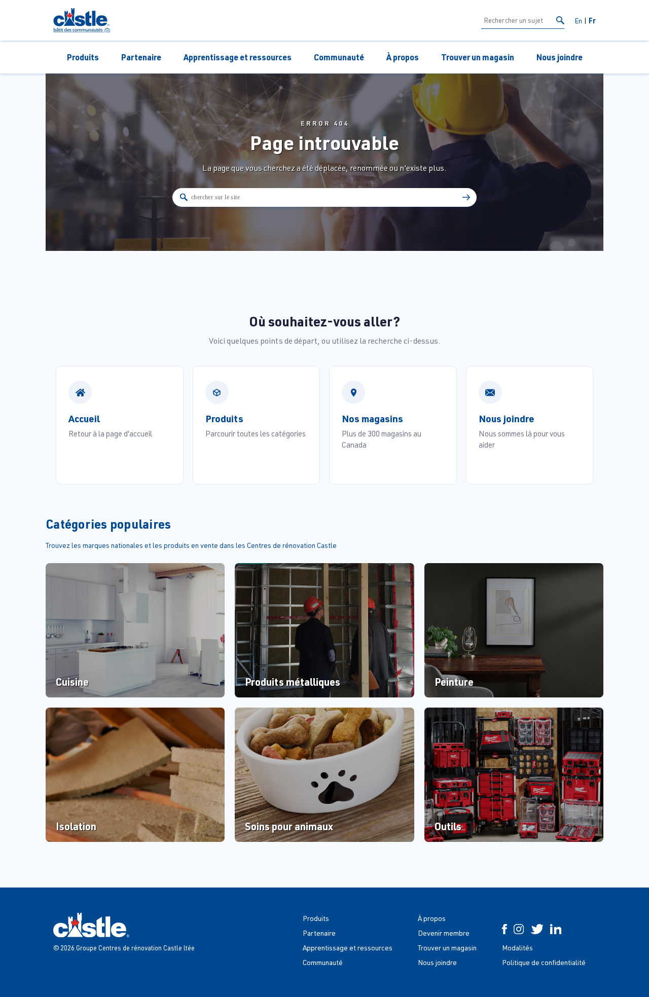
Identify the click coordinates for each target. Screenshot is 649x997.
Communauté (339, 57)
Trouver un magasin (477, 57)
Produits (83, 57)
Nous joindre (559, 57)
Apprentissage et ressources (238, 57)
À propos (402, 57)
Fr (592, 20)
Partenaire (141, 57)
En (578, 20)
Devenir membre (444, 933)
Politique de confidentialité (544, 962)
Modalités (517, 947)
